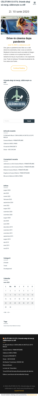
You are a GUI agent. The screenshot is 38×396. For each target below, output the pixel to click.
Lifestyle (6, 262)
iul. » (9, 312)
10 (15, 295)
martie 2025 (7, 196)
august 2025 (7, 190)
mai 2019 (6, 248)
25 (19, 303)
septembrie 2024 (8, 202)
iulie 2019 (6, 242)
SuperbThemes (19, 391)
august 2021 (7, 208)
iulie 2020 (6, 221)
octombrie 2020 (8, 214)
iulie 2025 (6, 193)
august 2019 (7, 239)
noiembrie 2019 (8, 230)
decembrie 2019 (8, 227)
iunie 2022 (6, 205)
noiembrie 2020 (8, 211)
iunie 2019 (6, 245)
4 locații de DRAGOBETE (10, 146)
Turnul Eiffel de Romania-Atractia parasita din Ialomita (18, 371)
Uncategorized (8, 268)
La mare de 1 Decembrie (9, 368)
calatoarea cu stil (8, 163)
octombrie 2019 (8, 233)
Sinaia (11, 325)
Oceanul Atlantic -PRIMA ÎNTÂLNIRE (13, 140)
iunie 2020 (6, 224)
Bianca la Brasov (7, 365)
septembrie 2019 (8, 236)
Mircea (5, 176)
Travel (5, 265)
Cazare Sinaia (6, 325)
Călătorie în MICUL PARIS (10, 143)
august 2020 (7, 218)
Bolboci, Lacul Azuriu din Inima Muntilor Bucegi (16, 374)
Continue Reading (19, 68)
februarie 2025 (8, 199)
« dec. (5, 312)
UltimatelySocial (32, 395)
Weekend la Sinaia (16, 325)
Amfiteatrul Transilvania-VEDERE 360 (13, 362)
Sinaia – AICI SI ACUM (10, 149)
